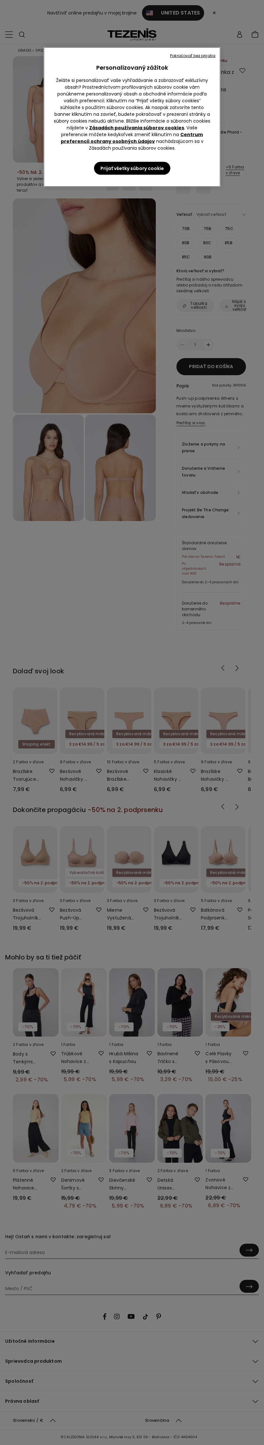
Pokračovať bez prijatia (192, 55)
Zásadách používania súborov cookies (136, 128)
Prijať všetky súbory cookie (132, 168)
